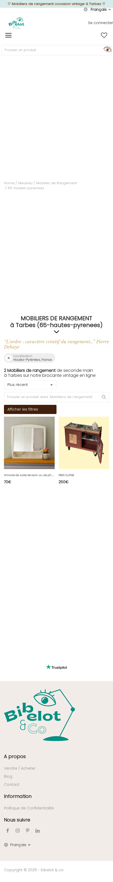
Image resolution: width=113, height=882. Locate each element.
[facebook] (7, 830)
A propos (15, 756)
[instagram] (17, 830)
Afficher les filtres (22, 409)
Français (99, 9)
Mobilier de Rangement (56, 183)
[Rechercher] (106, 48)
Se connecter (100, 22)
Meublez (25, 183)
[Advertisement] (56, 117)
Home (9, 183)
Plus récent (17, 384)
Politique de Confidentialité (29, 808)
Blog (8, 776)
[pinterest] (27, 830)
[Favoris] (104, 35)
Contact (11, 784)
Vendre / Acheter (19, 768)
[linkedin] (37, 830)
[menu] (8, 35)
